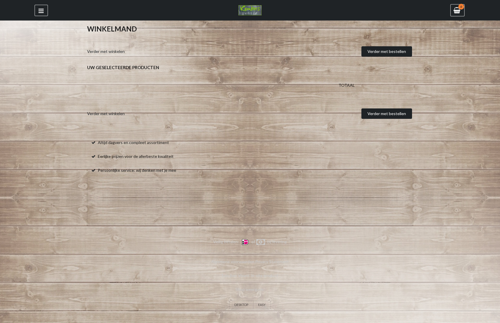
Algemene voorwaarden (232, 261)
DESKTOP (241, 305)
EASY (262, 305)
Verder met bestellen (386, 51)
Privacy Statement (272, 261)
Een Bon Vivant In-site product (250, 275)
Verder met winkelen (106, 51)
